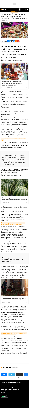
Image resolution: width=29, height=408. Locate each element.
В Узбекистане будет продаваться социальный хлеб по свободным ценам (14, 333)
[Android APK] (4, 396)
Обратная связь (4, 392)
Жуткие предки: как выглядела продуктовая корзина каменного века (14, 198)
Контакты (8, 382)
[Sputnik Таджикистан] (4, 10)
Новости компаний (9, 384)
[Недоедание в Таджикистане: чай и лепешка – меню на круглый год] (14, 287)
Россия (21, 370)
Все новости (3, 353)
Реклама (2, 384)
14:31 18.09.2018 (4, 20)
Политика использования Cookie (8, 387)
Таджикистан (23, 353)
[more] (26, 87)
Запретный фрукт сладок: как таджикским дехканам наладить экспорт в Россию (13, 223)
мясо (14, 353)
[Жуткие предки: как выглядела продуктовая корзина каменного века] (14, 187)
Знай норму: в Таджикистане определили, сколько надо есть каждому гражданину (12, 83)
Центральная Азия (13, 370)
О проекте (3, 382)
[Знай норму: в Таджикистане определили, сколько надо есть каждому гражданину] (14, 71)
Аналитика (9, 353)
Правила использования (15, 382)
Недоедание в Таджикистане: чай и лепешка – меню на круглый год (13, 299)
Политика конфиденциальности (8, 386)
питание (17, 353)
